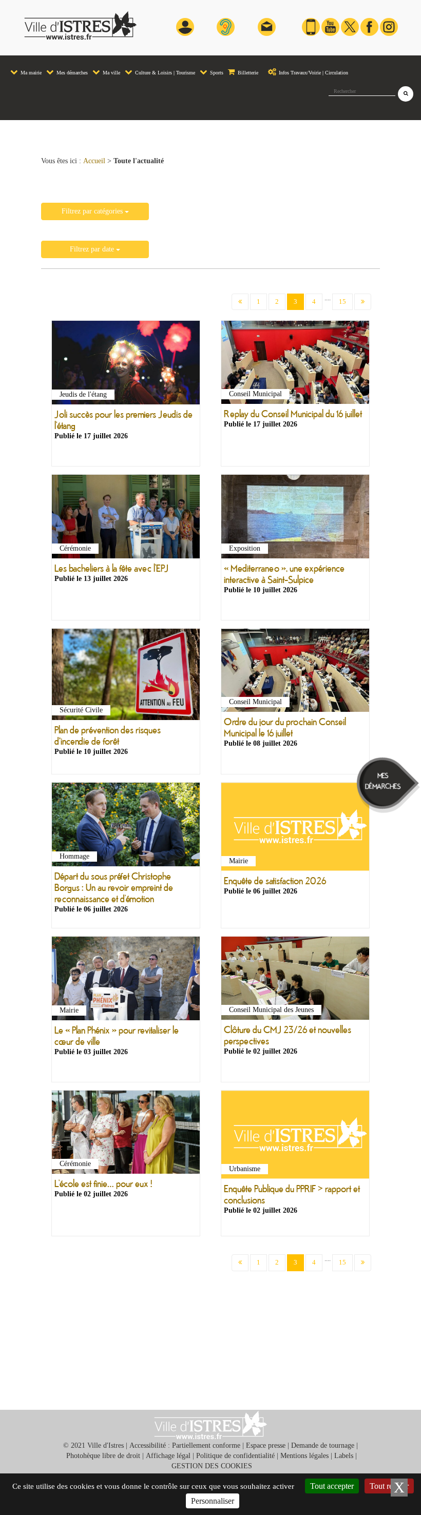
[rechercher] (405, 94)
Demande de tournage (322, 1445)
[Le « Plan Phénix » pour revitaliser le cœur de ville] (126, 980)
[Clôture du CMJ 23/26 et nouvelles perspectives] (295, 980)
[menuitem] (26, 67)
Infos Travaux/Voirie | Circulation (312, 72)
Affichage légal (168, 1456)
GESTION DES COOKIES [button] (211, 1466)
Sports (215, 72)
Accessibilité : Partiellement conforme (184, 1445)
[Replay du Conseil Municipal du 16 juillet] (295, 364)
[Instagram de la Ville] (389, 26)
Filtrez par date (93, 249)
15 (342, 301)
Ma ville (110, 72)
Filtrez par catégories (93, 211)
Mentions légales (304, 1456)
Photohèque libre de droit (103, 1456)
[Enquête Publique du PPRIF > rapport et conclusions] (295, 1136)
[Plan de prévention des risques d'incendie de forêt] (126, 676)
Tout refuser (389, 1486)
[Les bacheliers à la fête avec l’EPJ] (126, 518)
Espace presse (265, 1445)
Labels (343, 1456)
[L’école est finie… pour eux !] (126, 1134)
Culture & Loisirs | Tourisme (164, 72)
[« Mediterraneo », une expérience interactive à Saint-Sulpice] (295, 518)
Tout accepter (332, 1486)
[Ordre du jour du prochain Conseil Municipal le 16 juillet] (295, 672)
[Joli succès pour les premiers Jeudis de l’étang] (126, 364)
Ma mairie (30, 72)
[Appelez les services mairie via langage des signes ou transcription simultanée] (226, 26)
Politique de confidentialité (235, 1456)
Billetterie (247, 72)
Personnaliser (212, 1501)
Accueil (94, 161)
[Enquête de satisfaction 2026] (295, 829)
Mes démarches (71, 72)
